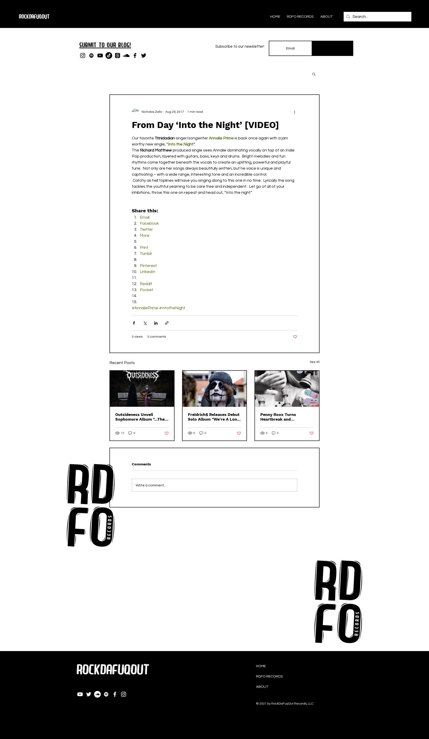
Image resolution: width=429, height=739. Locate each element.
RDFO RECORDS (269, 676)
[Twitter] (143, 55)
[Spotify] (91, 55)
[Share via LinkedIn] (156, 323)
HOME (261, 666)
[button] (314, 74)
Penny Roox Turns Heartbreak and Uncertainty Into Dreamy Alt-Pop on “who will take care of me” (286, 417)
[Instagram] (82, 55)
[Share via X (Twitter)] (145, 323)
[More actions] (294, 112)
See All (315, 362)
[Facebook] (135, 55)
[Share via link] (167, 323)
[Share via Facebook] (134, 323)
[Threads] (117, 55)
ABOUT (262, 686)
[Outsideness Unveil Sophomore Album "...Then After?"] (142, 389)
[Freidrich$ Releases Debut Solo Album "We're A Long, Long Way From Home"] (215, 389)
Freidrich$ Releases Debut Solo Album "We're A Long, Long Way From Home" (214, 417)
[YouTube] (100, 55)
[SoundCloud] (126, 55)
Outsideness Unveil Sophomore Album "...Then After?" (141, 417)
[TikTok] (108, 55)
